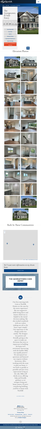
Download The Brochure (10, 38)
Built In (10, 34)
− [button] (4, 232)
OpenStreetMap (31, 259)
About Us (25, 414)
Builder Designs (22, 417)
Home (3, 5)
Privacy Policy (20, 412)
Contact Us (30, 414)
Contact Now (20, 270)
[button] (10, 29)
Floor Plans (7, 5)
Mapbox (27, 259)
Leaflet (24, 259)
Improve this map (35, 259)
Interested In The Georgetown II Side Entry (10, 44)
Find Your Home (11, 414)
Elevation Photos (10, 36)
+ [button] (4, 231)
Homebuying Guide (18, 414)
